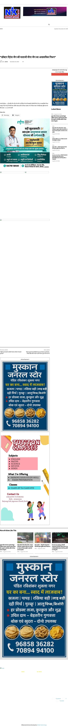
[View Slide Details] (25, 281)
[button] (49, 24)
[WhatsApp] (61, 61)
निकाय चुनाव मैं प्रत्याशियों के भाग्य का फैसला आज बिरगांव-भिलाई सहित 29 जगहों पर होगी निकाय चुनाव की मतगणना (38, 352)
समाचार (1, 28)
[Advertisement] (34, 42)
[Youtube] (66, 3)
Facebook (58, 698)
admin (6, 61)
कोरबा (52, 114)
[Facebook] (58, 3)
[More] (31, 215)
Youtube (62, 700)
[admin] (1, 61)
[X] (63, 3)
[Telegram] (64, 61)
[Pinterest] (57, 61)
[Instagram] (61, 3)
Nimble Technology (42, 725)
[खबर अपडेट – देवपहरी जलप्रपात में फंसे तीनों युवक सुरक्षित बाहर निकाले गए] (43, 537)
